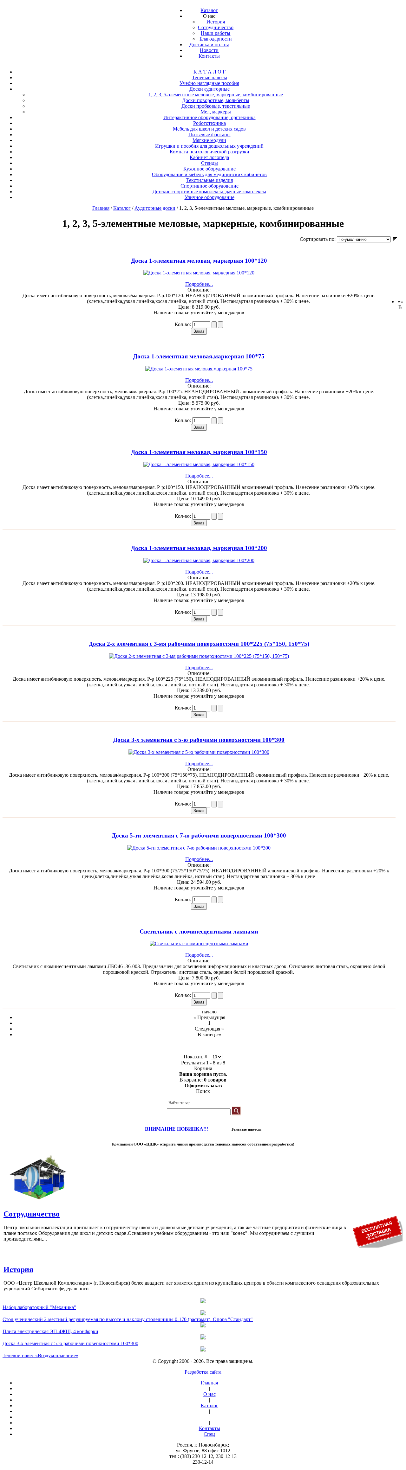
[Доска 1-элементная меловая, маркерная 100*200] (198, 560)
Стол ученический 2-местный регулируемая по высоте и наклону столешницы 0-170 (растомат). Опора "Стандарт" (128, 1319)
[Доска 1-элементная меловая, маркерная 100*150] (198, 464)
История (18, 1269)
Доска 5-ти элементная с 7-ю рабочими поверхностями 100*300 (199, 835)
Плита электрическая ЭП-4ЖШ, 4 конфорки (50, 1331)
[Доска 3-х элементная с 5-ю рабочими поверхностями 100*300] (198, 752)
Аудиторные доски (154, 208)
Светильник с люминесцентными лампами (199, 931)
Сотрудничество (31, 1214)
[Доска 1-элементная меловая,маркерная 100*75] (198, 368)
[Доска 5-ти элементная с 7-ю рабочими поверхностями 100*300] (199, 848)
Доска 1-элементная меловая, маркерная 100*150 (199, 452)
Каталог (122, 208)
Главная (100, 208)
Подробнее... (199, 284)
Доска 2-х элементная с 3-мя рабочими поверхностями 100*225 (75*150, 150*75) (199, 643)
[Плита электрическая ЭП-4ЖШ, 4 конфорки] (203, 1325)
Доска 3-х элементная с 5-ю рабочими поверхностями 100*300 (199, 739)
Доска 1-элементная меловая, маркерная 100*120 (199, 260)
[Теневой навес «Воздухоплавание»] (203, 1349)
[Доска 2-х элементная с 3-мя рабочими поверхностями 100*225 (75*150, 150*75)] (199, 656)
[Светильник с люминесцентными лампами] (199, 943)
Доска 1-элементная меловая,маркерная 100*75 (199, 356)
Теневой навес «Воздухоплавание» (40, 1355)
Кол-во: (183, 324)
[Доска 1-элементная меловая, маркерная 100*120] (198, 272)
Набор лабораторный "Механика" (39, 1307)
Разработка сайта (203, 1372)
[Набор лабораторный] (203, 1301)
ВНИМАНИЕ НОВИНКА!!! (176, 1129)
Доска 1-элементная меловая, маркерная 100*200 (199, 548)
